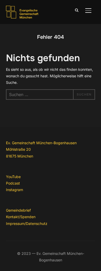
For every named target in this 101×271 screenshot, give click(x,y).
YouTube (13, 176)
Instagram (14, 189)
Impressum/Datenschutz (26, 223)
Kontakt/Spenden (20, 217)
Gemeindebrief (18, 210)
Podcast (13, 183)
